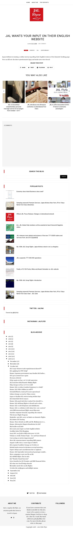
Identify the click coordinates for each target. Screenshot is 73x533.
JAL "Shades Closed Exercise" (19, 459)
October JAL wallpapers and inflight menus (24, 468)
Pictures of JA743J (15, 378)
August (12, 473)
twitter (32, 493)
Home (28, 2)
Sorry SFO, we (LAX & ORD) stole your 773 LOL (24, 433)
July (11, 476)
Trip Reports (44, 2)
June (11, 478)
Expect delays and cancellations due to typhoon (25, 450)
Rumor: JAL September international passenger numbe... (28, 452)
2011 (9, 354)
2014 (9, 346)
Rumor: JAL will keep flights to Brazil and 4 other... (26, 403)
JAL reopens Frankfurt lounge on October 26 (24, 445)
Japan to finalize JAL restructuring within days (25, 396)
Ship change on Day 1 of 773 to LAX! (21, 385)
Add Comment (42, 43)
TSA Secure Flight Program (19, 415)
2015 (9, 344)
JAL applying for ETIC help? (19, 371)
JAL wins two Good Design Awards (21, 463)
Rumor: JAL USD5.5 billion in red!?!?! (21, 389)
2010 (10, 356)
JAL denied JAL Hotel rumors (19, 399)
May (11, 480)
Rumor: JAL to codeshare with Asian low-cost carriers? (27, 408)
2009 (10, 359)
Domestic (32, 50)
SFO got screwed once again (19, 376)
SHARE (23, 67)
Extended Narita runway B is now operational (25, 392)
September (13, 471)
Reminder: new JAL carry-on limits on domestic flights (27, 417)
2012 (9, 351)
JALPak (29, 43)
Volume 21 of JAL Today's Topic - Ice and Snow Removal (28, 436)
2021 (9, 336)
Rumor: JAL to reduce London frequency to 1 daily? (26, 387)
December (13, 361)
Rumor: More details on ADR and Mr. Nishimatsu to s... (27, 422)
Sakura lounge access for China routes (22, 394)
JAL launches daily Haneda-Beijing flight (23, 382)
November (13, 364)
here (30, 59)
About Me (35, 2)
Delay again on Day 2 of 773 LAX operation (23, 380)
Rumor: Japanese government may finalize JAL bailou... (27, 373)
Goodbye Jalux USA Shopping (19, 431)
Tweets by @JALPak (12, 313)
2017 (9, 341)
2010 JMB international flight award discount (25, 410)
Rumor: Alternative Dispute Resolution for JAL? (25, 424)
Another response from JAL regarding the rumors (26, 413)
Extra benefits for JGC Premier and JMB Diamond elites (27, 461)
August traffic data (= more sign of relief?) (23, 443)
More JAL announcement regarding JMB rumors (25, 440)
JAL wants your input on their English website (25, 429)
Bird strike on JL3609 (16, 426)
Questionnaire (45, 50)
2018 (10, 339)
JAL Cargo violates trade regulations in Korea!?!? (25, 369)
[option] (13, 96)
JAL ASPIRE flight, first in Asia (19, 456)
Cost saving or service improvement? (22, 438)
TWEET (32, 67)
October (13, 366)
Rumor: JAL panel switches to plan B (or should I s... (26, 401)
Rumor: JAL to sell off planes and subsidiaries (24, 406)
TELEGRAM (42, 67)
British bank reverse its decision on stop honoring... (26, 447)
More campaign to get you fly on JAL (22, 454)
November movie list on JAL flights (21, 466)
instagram (42, 493)
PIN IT (51, 67)
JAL (37, 50)
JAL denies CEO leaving (17, 419)
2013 (9, 349)
